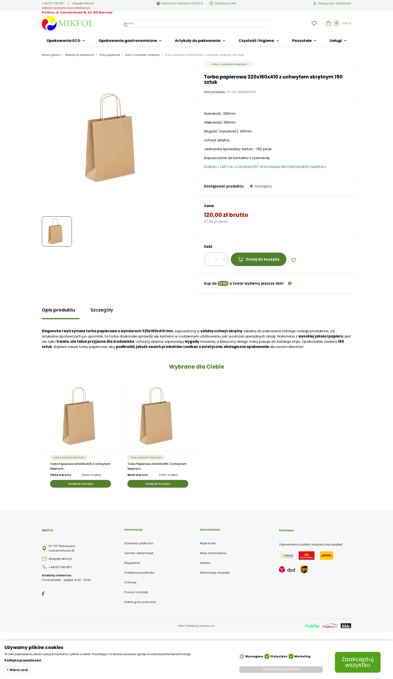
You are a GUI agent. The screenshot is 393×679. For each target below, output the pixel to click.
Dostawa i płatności (138, 543)
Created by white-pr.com (200, 626)
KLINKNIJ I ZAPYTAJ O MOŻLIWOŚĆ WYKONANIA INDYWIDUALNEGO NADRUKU (265, 166)
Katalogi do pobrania (140, 602)
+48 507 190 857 (53, 3)
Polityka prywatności (139, 572)
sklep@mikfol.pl (83, 3)
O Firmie (130, 582)
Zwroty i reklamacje (139, 553)
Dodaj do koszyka (262, 259)
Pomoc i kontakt (136, 592)
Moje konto (208, 543)
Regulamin (132, 563)
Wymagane (254, 656)
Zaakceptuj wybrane (280, 669)
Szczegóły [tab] (102, 310)
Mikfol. (182, 626)
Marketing (302, 656)
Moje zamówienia (213, 553)
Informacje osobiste (215, 572)
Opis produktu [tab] (58, 310)
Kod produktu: (215, 92)
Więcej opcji (19, 670)
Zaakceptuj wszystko (358, 662)
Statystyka (278, 656)
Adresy (205, 563)
